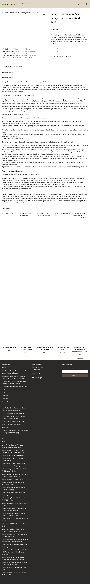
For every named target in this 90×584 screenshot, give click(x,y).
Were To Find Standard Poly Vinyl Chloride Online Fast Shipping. (12, 446)
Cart (3, 389)
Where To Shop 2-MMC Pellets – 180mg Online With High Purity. (14, 563)
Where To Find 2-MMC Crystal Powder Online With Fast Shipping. (14, 509)
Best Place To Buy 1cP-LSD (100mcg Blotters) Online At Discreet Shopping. (14, 377)
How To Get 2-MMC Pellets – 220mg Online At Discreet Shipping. (13, 417)
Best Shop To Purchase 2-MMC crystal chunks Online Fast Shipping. (14, 382)
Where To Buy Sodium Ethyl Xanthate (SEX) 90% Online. (14, 499)
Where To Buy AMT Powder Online (13, 479)
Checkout (5, 395)
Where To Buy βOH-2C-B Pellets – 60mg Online (15, 504)
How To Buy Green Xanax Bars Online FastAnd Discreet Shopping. (14, 409)
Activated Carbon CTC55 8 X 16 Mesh (45, 348)
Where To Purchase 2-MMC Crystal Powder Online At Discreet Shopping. (13, 558)
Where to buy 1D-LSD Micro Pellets (13, 455)
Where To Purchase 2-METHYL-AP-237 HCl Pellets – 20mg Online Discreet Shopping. (14, 552)
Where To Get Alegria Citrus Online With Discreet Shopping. (14, 535)
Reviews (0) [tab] (18, 67)
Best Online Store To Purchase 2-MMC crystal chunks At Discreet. (14, 372)
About (4, 368)
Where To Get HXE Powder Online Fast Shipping (14, 546)
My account (5, 427)
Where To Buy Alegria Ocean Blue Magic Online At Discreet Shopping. (15, 475)
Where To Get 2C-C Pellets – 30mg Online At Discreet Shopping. (13, 530)
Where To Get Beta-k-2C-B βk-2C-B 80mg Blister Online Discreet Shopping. (15, 540)
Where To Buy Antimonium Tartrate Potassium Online (13, 483)
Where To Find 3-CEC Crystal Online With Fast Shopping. (15, 520)
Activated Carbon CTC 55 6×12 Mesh (27, 348)
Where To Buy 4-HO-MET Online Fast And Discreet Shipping (14, 470)
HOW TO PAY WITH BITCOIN (11, 424)
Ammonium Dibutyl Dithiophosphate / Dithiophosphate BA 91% (80, 349)
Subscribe (74, 375)
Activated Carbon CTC (10, 347)
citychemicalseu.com (27, 4)
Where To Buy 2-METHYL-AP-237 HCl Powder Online (14, 459)
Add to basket (61, 50)
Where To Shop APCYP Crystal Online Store (14, 568)
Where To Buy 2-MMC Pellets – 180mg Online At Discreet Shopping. (14, 465)
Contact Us (5, 402)
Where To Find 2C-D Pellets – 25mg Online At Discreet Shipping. (13, 514)
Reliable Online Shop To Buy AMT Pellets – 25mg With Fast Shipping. (15, 432)
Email (63, 368)
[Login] (79, 4)
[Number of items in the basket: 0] (86, 4)
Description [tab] (7, 67)
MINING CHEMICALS (64, 56)
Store (3, 439)
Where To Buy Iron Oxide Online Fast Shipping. (13, 494)
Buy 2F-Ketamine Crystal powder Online (14, 386)
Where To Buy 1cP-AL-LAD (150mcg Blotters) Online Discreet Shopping (13, 451)
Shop (3, 436)
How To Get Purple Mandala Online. (13, 421)
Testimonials (6, 442)
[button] (44, 14)
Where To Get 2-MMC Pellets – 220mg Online (14, 525)
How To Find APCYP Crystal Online (13, 413)
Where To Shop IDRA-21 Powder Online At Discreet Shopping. (14, 574)
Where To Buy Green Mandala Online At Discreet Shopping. (14, 488)
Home (4, 405)
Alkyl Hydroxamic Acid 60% (62, 348)
